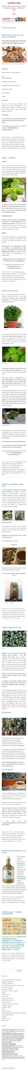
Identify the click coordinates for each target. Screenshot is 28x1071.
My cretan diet (17, 1031)
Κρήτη (20, 1039)
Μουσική (12, 1048)
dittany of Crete (21, 839)
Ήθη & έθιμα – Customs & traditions (10, 990)
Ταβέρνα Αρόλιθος (8, 1051)
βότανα (23, 277)
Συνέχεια (20, 893)
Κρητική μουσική (8, 1045)
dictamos (11, 837)
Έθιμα (22, 1031)
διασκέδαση (16, 1053)
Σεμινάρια (4, 1016)
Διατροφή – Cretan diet (7, 989)
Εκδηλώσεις (21, 1035)
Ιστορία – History (5, 994)
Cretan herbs (22, 878)
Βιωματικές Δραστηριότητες (10, 1035)
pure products (17, 146)
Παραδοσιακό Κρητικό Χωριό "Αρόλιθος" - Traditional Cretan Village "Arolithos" (14, 463)
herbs (12, 277)
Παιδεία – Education (6, 1011)
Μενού (14, 13)
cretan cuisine (5, 142)
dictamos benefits (18, 837)
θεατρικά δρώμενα (14, 1058)
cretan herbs (17, 142)
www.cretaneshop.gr (9, 126)
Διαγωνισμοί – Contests (7, 987)
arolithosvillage (20, 140)
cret (21, 610)
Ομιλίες (3, 1009)
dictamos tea (5, 839)
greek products (5, 146)
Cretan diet (11, 142)
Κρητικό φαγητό (7, 1047)
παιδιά (3, 1059)
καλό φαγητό (21, 1058)
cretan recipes (15, 144)
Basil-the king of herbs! (10, 291)
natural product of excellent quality (17, 616)
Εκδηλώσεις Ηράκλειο (7, 1036)
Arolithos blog (14, 3)
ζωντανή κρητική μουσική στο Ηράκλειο (17, 1057)
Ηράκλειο (19, 139)
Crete (20, 144)
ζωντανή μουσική (6, 1058)
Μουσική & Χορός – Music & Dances (10, 1003)
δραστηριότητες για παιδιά (9, 1054)
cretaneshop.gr (20, 260)
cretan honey (14, 956)
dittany (9, 839)
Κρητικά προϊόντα (16, 1040)
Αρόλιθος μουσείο (17, 1033)
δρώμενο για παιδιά (17, 1055)
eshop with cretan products (15, 614)
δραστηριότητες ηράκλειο (7, 1055)
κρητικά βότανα (17, 279)
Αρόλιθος (6, 1033)
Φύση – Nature (5, 1020)
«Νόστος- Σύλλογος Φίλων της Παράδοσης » (12, 979)
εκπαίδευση (5, 1057)
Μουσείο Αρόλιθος (6, 1048)
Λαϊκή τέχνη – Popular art (7, 998)
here (14, 575)
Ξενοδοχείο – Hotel (6, 1007)
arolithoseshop (13, 140)
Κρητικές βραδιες (7, 1042)
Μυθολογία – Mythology (7, 1005)
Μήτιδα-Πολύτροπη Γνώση (8, 1000)
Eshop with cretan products (8, 981)
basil (22, 465)
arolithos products (16, 465)
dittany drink (14, 839)
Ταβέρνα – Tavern (6, 1018)
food (23, 144)
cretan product (8, 144)
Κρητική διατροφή (9, 1044)
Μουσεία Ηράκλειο (21, 1047)
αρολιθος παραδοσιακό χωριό (8, 1052)
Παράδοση (16, 1048)
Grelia (3, 902)
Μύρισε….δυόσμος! (8, 158)
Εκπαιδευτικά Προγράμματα (13, 1038)
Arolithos (4, 900)
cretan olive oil (21, 900)
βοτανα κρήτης (5, 279)
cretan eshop (10, 467)
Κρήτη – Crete (5, 996)
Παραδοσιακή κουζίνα (7, 1049)
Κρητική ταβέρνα (19, 1045)
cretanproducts (12, 469)
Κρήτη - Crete (20, 833)
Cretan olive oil (21, 876)
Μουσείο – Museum (6, 1001)
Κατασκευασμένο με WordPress (8, 1068)
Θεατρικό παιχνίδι (13, 1039)
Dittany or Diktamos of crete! (12, 627)
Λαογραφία (14, 1047)
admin (23, 148)
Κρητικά (10, 1040)
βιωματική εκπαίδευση (8, 1053)
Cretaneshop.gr (21, 863)
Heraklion (11, 146)
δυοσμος (11, 279)
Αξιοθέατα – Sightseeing (7, 983)
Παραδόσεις (16, 1049)
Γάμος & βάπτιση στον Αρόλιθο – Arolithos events (13, 985)
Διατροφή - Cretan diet (11, 139)
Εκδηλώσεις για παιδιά (18, 1036)
